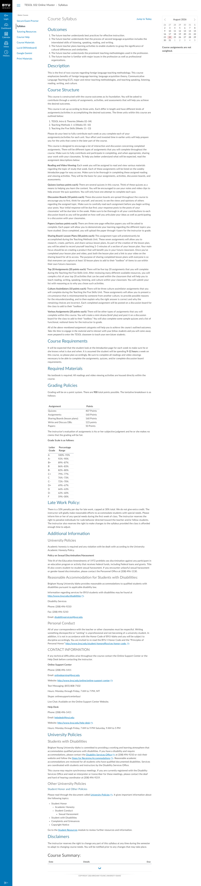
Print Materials (24, 59)
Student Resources (67, 830)
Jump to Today (144, 19)
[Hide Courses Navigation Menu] (18, 5)
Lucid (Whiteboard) (27, 48)
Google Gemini (24, 53)
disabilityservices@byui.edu (68, 617)
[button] (6, 53)
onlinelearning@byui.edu (67, 675)
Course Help (23, 37)
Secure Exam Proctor (28, 21)
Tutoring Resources (26, 32)
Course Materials (25, 42)
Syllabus (21, 26)
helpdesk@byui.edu (64, 717)
